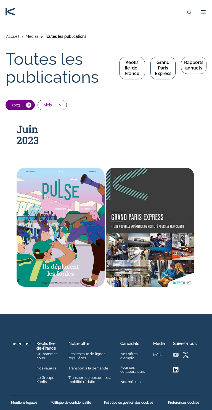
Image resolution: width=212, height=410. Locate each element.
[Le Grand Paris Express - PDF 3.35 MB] (150, 228)
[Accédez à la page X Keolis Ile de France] (186, 356)
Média (158, 355)
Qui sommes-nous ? (47, 356)
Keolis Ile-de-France (132, 68)
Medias (32, 36)
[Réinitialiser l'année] (29, 105)
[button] (201, 12)
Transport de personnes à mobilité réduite (89, 380)
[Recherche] (189, 12)
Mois (48, 105)
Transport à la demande (88, 368)
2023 (16, 105)
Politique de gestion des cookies (128, 402)
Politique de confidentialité (71, 402)
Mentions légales (24, 402)
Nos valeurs (46, 368)
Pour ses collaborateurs (132, 370)
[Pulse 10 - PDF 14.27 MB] (61, 228)
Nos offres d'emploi (128, 356)
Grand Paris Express (163, 68)
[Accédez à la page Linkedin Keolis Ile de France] (176, 371)
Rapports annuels (193, 65)
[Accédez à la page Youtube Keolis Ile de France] (176, 356)
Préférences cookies (183, 402)
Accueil (12, 36)
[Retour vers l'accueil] (10, 12)
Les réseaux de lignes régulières (86, 356)
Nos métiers (130, 382)
